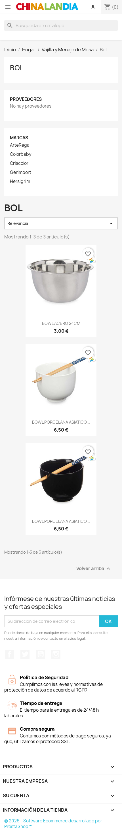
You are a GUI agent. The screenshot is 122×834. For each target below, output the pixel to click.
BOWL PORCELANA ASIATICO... (61, 422)
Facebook (9, 654)
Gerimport (20, 172)
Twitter (25, 654)
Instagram (55, 654)
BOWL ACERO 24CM (61, 323)
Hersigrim (20, 181)
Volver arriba (94, 568)
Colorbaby (20, 154)
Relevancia (61, 223)
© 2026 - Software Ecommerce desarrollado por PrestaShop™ (53, 823)
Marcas (19, 138)
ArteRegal (20, 145)
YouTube (40, 654)
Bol (17, 67)
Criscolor (19, 163)
